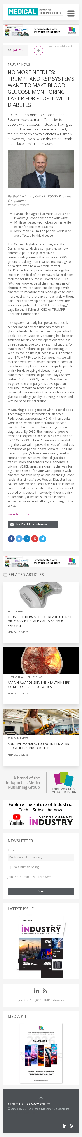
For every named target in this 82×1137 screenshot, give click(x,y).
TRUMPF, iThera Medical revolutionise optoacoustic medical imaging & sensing (40, 621)
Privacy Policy (38, 1104)
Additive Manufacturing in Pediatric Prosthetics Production (39, 746)
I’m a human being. (26, 867)
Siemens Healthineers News (25, 677)
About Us (15, 1104)
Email (12, 850)
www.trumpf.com (21, 514)
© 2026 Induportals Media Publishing (38, 1108)
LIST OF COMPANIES (22, 1113)
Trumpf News (19, 64)
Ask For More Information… (34, 524)
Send (41, 891)
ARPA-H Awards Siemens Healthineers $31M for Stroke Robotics (39, 684)
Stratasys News (18, 738)
